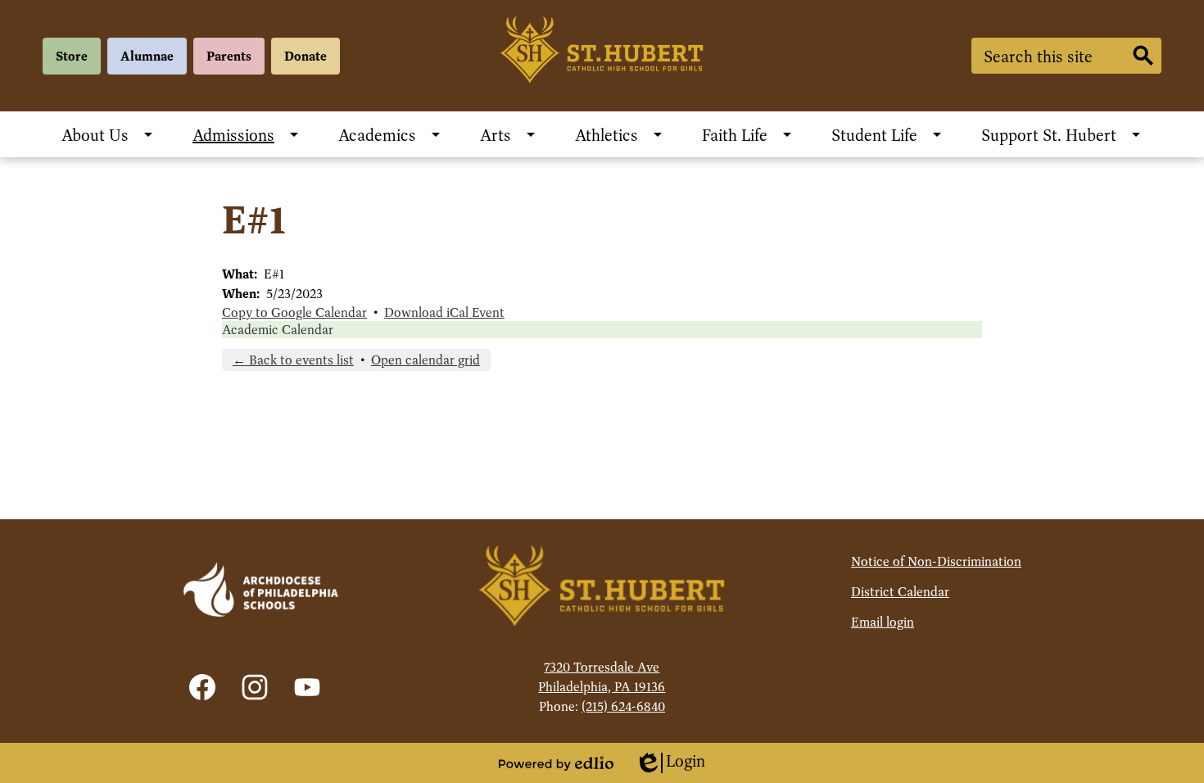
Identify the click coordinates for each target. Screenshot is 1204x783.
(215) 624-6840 (623, 706)
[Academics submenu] (390, 134)
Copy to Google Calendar (294, 312)
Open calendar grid (425, 360)
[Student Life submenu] (887, 134)
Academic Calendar (277, 329)
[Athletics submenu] (619, 134)
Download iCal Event (444, 312)
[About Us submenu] (108, 134)
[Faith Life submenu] (747, 134)
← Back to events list (293, 360)
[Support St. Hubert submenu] (1062, 134)
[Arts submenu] (508, 134)
